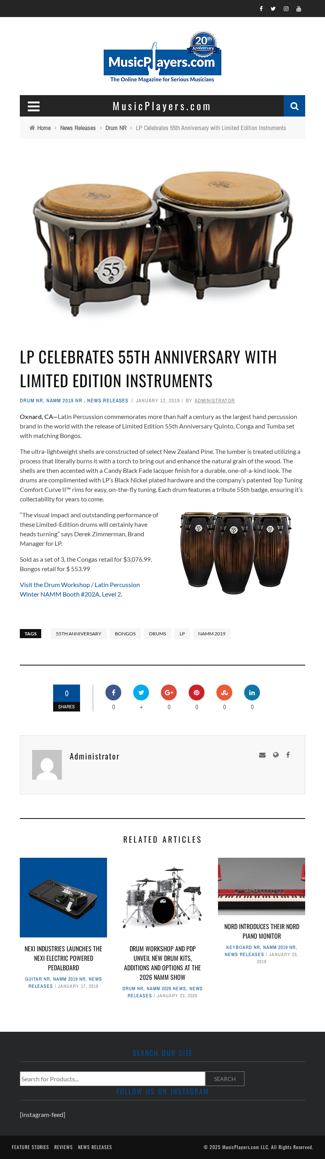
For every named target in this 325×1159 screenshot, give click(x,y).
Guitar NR (37, 979)
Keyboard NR (243, 947)
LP (182, 634)
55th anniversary (78, 634)
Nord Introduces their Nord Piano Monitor (261, 931)
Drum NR (31, 400)
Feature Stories (30, 1147)
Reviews (63, 1147)
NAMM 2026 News (166, 988)
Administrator (215, 400)
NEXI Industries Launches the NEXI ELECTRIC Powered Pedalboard (63, 958)
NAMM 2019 (212, 634)
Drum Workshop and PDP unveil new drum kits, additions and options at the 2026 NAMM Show (162, 963)
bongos (125, 634)
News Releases (107, 400)
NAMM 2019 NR (64, 400)
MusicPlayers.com (240, 1147)
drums (157, 634)
